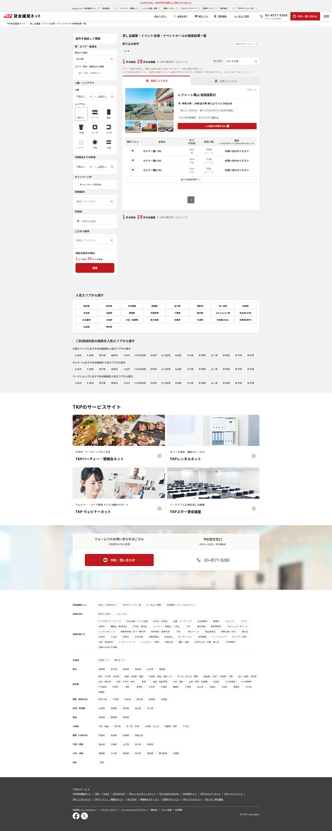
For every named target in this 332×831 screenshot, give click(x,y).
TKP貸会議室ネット (16, 23)
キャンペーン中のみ (90, 184)
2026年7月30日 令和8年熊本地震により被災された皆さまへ (166, 2)
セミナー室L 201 (152, 151)
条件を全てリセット (245, 43)
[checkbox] (77, 184)
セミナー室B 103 (152, 170)
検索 (95, 268)
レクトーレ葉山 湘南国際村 (197, 94)
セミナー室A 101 (152, 160)
